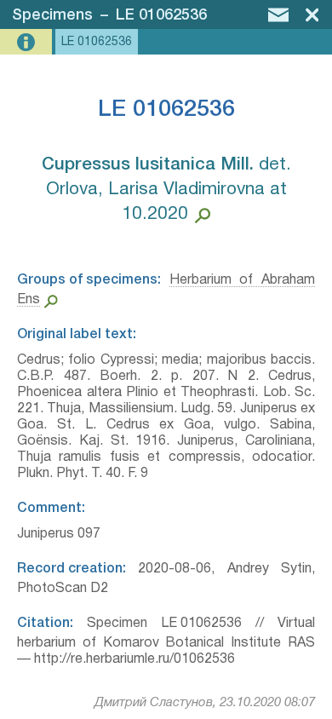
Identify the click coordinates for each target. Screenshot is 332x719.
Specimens (52, 15)
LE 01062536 (161, 15)
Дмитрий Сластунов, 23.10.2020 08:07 (204, 703)
